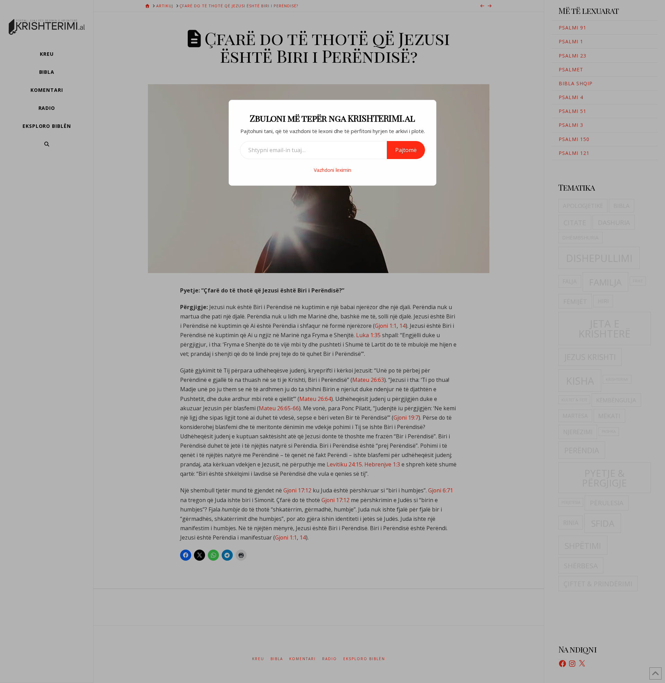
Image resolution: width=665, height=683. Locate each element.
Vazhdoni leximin (332, 170)
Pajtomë (406, 150)
